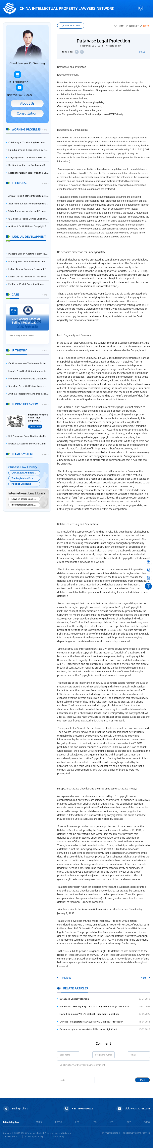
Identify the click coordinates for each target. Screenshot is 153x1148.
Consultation (27, 113)
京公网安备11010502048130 (136, 1133)
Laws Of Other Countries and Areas (26, 499)
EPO (94, 1122)
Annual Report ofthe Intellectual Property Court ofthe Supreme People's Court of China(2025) (28, 195)
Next (143, 977)
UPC (77, 1122)
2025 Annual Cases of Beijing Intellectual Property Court (28, 203)
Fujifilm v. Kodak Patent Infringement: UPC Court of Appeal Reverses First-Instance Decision (28, 284)
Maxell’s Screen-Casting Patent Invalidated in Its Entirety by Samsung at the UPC (28, 253)
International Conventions (26, 504)
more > (45, 130)
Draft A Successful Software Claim (27, 443)
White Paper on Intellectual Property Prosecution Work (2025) (28, 211)
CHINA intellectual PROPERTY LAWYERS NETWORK (66, 8)
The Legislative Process (24, 478)
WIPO (147, 1122)
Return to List (72, 25)
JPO (111, 1122)
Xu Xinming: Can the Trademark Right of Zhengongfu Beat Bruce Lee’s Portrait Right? (28, 165)
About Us (27, 103)
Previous (66, 977)
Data (146, 26)
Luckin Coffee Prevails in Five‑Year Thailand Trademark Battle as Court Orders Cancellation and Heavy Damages (28, 276)
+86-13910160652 (17, 82)
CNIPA (39, 1122)
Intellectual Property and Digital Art (27, 378)
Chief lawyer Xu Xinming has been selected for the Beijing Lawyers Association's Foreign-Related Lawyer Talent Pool (28, 142)
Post (142, 1080)
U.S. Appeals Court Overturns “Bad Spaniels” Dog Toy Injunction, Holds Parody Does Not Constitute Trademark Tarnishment (28, 261)
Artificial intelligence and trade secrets (28, 393)
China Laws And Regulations (26, 472)
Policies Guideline (21, 483)
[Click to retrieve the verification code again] (88, 1080)
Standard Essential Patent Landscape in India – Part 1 (28, 386)
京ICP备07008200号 (111, 1133)
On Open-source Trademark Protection (28, 363)
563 (143, 51)
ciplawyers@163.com (19, 95)
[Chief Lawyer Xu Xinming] (27, 45)
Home (121, 26)
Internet (134, 26)
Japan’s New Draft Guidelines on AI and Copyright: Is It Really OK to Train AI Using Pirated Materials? (28, 371)
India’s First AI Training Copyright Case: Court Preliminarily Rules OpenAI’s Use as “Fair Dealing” (28, 269)
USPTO (58, 1122)
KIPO (129, 1122)
